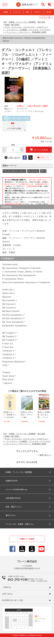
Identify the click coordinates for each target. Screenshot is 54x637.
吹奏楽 (5, 12)
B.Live (48, 12)
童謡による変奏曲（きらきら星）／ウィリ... (44, 414)
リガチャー (37, 12)
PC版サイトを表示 (27, 539)
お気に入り (44, 157)
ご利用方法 (6, 587)
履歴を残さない (46, 455)
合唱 (27, 12)
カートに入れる (41, 150)
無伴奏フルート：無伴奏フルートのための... (9, 414)
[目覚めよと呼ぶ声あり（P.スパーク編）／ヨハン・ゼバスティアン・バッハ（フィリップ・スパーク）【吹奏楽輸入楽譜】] (27, 402)
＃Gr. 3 (43, 171)
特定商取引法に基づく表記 (12, 600)
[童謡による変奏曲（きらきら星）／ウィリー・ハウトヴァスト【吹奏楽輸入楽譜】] (44, 402)
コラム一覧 (46, 17)
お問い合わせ (13, 157)
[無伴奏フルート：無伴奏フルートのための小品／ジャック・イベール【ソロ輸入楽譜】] (10, 402)
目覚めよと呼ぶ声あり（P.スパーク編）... (26, 414)
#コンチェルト (33, 171)
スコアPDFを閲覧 (14, 129)
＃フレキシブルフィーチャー (14, 171)
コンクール (16, 12)
